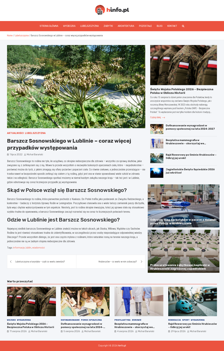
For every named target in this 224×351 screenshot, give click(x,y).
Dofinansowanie (70, 320)
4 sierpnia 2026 (125, 331)
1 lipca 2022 (16, 154)
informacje (19, 247)
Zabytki (108, 26)
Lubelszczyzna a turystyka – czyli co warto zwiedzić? (40, 261)
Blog (160, 26)
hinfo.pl (122, 345)
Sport (186, 320)
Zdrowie (136, 320)
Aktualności (15, 133)
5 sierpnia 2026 (71, 331)
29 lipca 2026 (178, 331)
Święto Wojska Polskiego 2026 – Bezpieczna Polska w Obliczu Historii (30, 325)
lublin (28, 247)
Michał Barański (35, 154)
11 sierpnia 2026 (18, 331)
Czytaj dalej (155, 117)
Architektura (126, 26)
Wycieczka (69, 26)
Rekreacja (174, 320)
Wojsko (11, 320)
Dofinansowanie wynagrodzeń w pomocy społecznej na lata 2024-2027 (190, 127)
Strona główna (49, 26)
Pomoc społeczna (91, 320)
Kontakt (172, 26)
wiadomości (38, 247)
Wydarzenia (24, 320)
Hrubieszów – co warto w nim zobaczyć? (118, 261)
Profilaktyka (122, 320)
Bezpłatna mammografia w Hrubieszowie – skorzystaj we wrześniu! (185, 143)
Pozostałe (145, 26)
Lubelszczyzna (89, 26)
